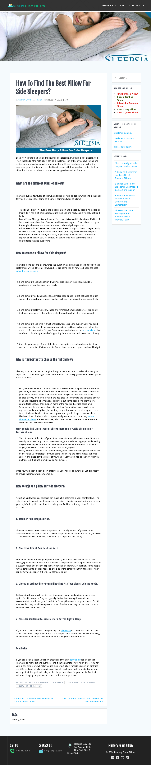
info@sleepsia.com (53, 750)
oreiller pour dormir (123, 146)
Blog (122, 5)
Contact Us (136, 5)
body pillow (75, 659)
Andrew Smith (24, 99)
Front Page (109, 5)
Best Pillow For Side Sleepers (34, 683)
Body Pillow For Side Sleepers (81, 683)
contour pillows (89, 330)
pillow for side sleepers (27, 271)
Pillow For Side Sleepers (29, 686)
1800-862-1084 (22, 750)
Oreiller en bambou (123, 132)
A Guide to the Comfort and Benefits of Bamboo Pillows (126, 175)
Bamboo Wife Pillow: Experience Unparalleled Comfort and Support (126, 186)
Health (39, 99)
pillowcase (66, 630)
